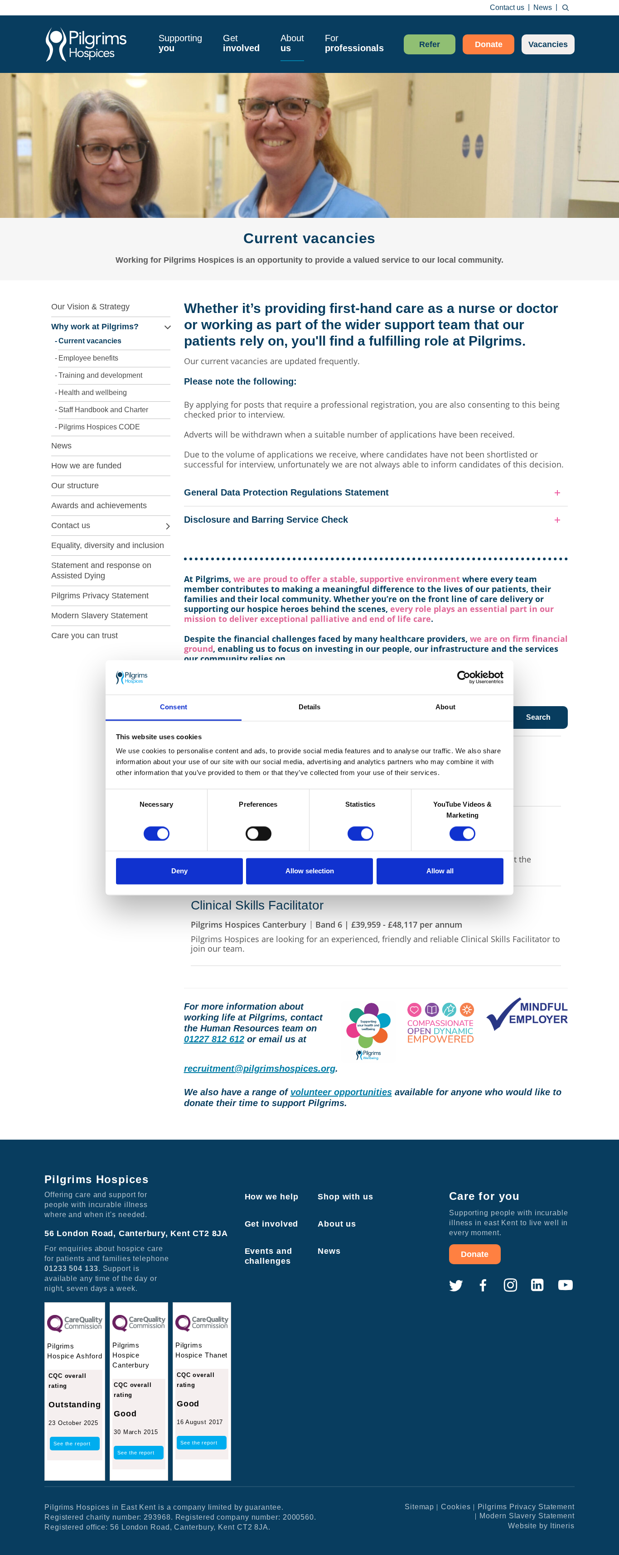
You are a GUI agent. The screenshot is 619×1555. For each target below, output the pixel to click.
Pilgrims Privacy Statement (100, 595)
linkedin (537, 1285)
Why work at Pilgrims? (95, 326)
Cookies (455, 1507)
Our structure (75, 485)
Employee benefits (88, 358)
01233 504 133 (71, 1268)
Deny (179, 871)
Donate (489, 44)
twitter (456, 1285)
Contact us (507, 7)
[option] (309, 181)
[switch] (258, 833)
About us (337, 1223)
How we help (272, 1196)
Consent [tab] (173, 707)
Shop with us (345, 1196)
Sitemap (419, 1507)
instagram (510, 1285)
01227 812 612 (214, 1039)
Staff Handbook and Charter (103, 410)
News (542, 7)
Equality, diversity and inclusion (107, 545)
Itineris (562, 1526)
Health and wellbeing (92, 392)
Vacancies (548, 44)
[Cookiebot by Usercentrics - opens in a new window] (463, 677)
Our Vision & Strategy (90, 306)
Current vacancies (89, 341)
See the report (72, 1443)
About (292, 43)
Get (241, 43)
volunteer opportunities (341, 1092)
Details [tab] (310, 707)
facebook (483, 1285)
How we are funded (86, 465)
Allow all (440, 871)
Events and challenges (268, 1256)
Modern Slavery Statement (99, 615)
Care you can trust (84, 635)
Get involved (272, 1223)
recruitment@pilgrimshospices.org (259, 1069)
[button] (376, 492)
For (354, 43)
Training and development (100, 375)
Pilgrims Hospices (86, 44)
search (565, 7)
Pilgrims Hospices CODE (99, 427)
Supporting (180, 43)
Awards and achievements (99, 505)
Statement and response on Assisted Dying (101, 570)
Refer (429, 44)
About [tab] (445, 707)
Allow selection (309, 871)
